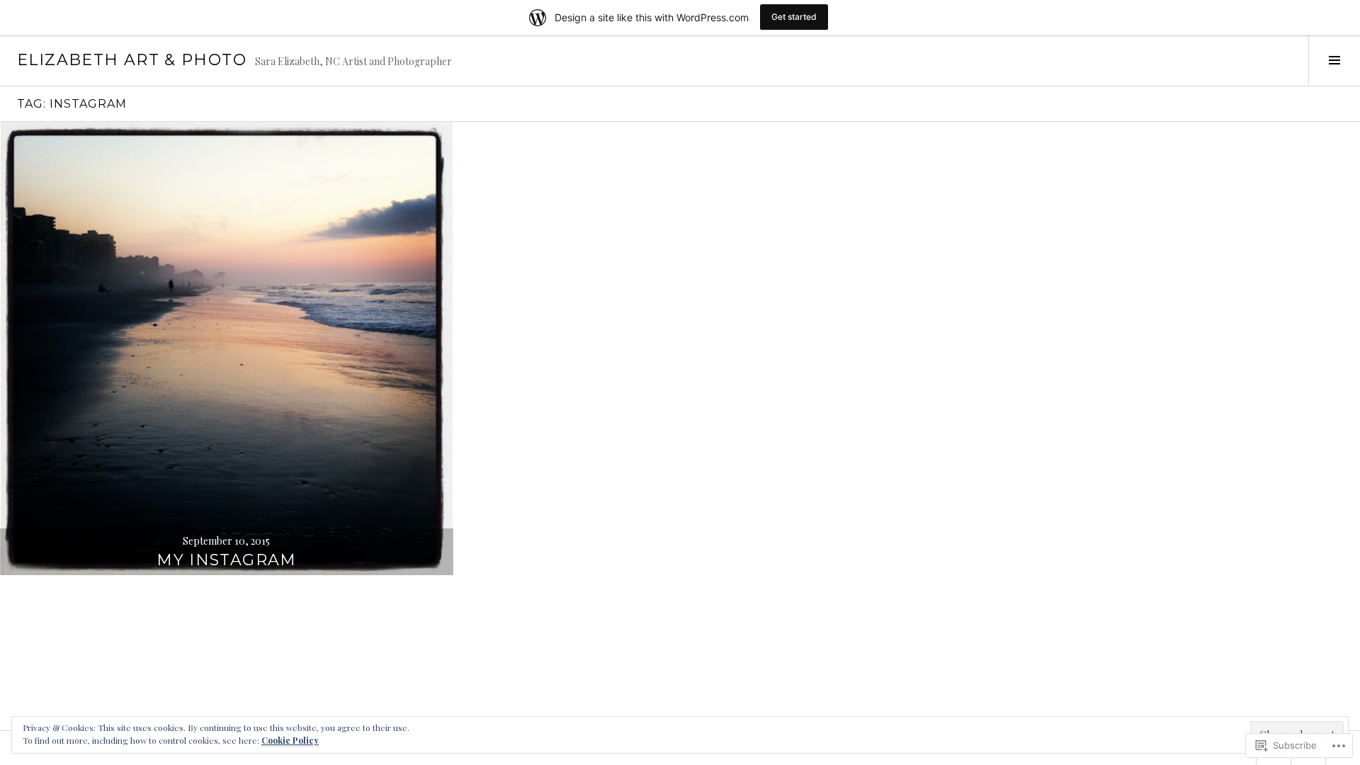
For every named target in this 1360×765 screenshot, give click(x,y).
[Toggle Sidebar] (1334, 60)
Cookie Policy (290, 740)
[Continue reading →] (226, 348)
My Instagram (227, 560)
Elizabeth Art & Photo (131, 59)
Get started (794, 16)
